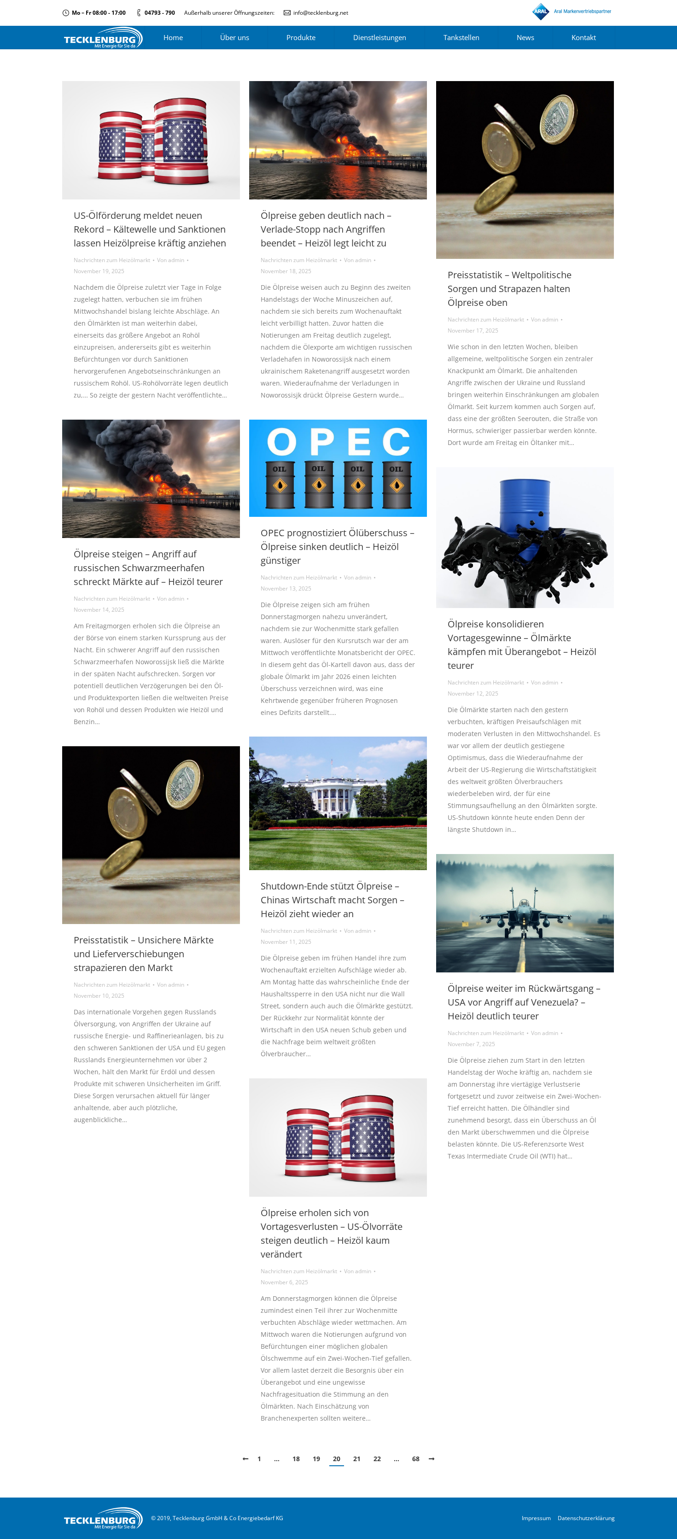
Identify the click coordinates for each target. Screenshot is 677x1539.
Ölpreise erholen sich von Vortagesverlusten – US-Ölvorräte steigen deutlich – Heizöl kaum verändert (332, 1233)
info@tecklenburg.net (320, 13)
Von (170, 260)
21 (357, 1458)
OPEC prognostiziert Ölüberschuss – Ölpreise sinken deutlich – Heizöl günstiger (337, 547)
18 (296, 1458)
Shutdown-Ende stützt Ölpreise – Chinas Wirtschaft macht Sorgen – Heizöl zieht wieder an (332, 900)
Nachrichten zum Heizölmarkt (112, 260)
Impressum (536, 1518)
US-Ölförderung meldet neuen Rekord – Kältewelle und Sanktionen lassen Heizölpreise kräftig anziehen (150, 229)
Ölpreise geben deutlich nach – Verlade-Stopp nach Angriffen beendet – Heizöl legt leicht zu (326, 229)
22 (377, 1458)
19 (316, 1458)
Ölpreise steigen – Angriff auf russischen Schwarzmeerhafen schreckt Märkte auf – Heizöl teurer (148, 568)
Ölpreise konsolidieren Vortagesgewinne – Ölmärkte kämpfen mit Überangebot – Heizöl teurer (522, 645)
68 (416, 1458)
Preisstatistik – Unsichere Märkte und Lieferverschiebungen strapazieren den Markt (144, 954)
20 (336, 1458)
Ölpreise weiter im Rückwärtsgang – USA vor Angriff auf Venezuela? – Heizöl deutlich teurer (524, 1002)
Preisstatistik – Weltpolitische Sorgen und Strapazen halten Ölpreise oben (510, 289)
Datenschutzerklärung (586, 1518)
